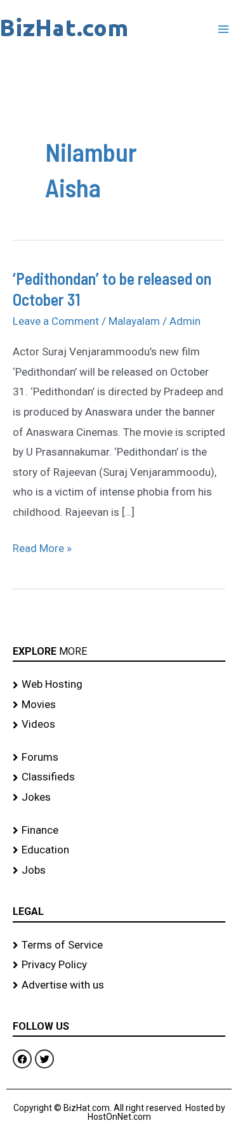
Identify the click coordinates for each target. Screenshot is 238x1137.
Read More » (42, 547)
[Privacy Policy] (119, 965)
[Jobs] (119, 870)
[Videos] (119, 724)
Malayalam (134, 321)
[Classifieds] (119, 777)
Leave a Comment (56, 321)
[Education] (119, 850)
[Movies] (119, 705)
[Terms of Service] (119, 945)
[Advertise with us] (119, 985)
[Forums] (119, 757)
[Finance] (119, 830)
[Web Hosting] (119, 684)
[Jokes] (119, 797)
